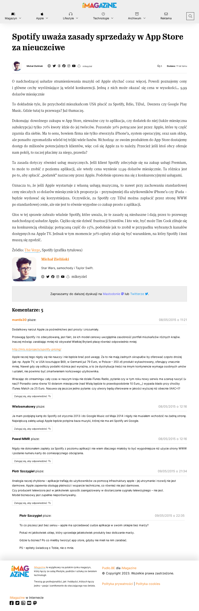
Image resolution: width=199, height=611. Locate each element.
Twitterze (137, 294)
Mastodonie (112, 294)
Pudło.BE (108, 568)
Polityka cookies (148, 584)
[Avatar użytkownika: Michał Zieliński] (24, 269)
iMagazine (39, 567)
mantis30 (19, 320)
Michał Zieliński (35, 66)
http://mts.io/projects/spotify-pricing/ (36, 349)
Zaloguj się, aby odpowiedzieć (30, 396)
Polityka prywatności (117, 584)
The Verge (32, 249)
